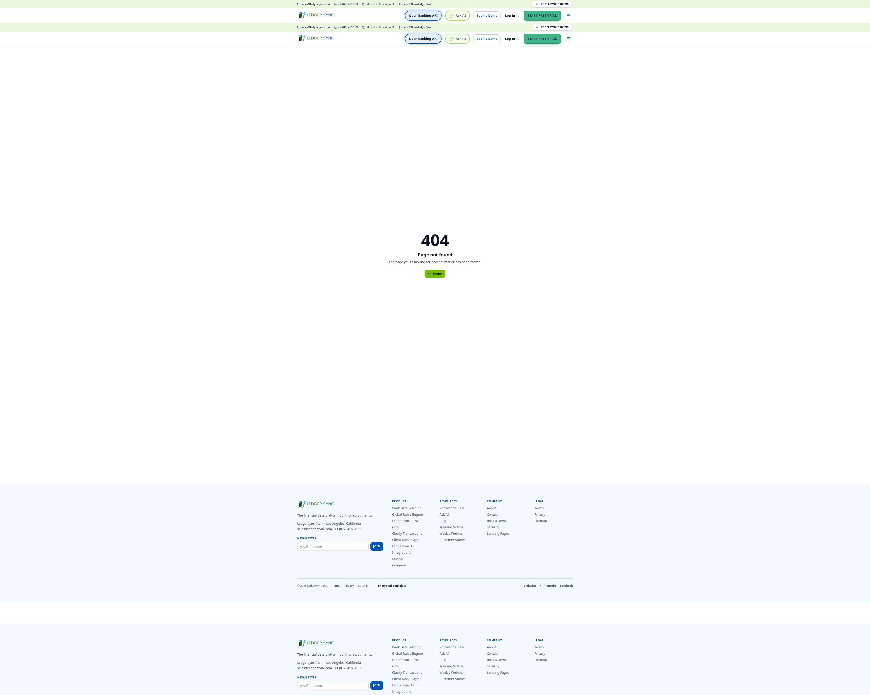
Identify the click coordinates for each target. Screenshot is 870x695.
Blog (443, 521)
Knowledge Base (452, 508)
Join (376, 546)
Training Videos (451, 527)
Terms (539, 508)
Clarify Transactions (407, 533)
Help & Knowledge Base (417, 4)
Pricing (397, 559)
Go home (435, 274)
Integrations (401, 552)
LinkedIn (530, 586)
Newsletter (307, 538)
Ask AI (461, 15)
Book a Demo (487, 15)
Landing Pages (498, 533)
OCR (395, 527)
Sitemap (540, 521)
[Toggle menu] (569, 16)
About (491, 508)
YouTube (550, 586)
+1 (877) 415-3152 (348, 4)
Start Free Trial (542, 15)
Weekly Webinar (452, 533)
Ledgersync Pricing (554, 4)
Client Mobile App (405, 540)
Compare (399, 565)
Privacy (539, 514)
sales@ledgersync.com (316, 4)
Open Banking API (423, 15)
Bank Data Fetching (407, 508)
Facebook (566, 586)
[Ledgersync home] (316, 16)
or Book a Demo (485, 692)
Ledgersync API (404, 546)
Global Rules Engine (407, 514)
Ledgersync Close (405, 521)
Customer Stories (453, 540)
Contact (492, 514)
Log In (510, 15)
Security (493, 527)
